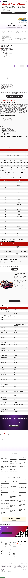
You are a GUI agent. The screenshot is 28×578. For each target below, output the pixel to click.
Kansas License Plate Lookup (5, 508)
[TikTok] (20, 541)
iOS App (2, 544)
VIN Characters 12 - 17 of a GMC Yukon (21, 38)
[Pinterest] (26, 541)
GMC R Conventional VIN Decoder (13, 460)
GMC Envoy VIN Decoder (4, 463)
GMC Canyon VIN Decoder (4, 461)
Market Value (6, 544)
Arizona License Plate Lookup (5, 483)
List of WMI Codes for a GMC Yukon (6, 35)
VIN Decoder (4, 524)
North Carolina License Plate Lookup (14, 511)
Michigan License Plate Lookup (13, 484)
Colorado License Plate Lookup (4, 490)
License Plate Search (10, 542)
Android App (2, 546)
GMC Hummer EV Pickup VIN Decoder (5, 469)
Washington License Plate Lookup (22, 505)
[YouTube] (22, 541)
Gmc (7, 524)
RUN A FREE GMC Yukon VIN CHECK (14, 96)
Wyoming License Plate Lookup (22, 512)
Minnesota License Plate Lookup (13, 487)
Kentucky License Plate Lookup (4, 510)
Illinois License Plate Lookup (5, 503)
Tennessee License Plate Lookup (22, 495)
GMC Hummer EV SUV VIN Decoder (4, 472)
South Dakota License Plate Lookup (22, 493)
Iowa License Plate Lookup (4, 506)
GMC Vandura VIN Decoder (22, 466)
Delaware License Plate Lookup (4, 495)
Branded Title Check (10, 549)
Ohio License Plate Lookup (22, 479)
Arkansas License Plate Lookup (4, 485)
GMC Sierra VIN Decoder (13, 469)
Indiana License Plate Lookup (5, 505)
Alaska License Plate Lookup (5, 481)
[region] (14, 158)
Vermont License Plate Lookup (22, 501)
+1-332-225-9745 (20, 543)
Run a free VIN (14, 425)
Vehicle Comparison (6, 541)
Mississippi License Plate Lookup (13, 489)
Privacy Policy (9, 571)
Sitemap (14, 556)
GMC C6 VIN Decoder (4, 458)
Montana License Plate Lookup (13, 494)
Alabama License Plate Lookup (4, 479)
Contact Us (14, 546)
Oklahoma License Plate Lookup (22, 481)
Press (2, 555)
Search (13, 12)
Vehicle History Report (10, 555)
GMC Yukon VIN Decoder (22, 468)
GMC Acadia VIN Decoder (4, 455)
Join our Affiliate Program (14, 553)
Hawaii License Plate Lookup (5, 500)
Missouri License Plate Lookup (13, 492)
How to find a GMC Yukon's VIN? (20, 39)
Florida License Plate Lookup (5, 497)
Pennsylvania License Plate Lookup (22, 485)
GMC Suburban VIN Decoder (22, 459)
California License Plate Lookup (4, 488)
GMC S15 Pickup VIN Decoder (14, 463)
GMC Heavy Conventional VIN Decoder (5, 467)
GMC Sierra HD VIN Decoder (13, 471)
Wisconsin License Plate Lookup (22, 510)
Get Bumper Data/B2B (14, 542)
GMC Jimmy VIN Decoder (13, 455)
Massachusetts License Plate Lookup (14, 482)
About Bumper (2, 542)
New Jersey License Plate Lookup (13, 503)
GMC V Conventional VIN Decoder (22, 463)
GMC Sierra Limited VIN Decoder (22, 455)
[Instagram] (17, 541)
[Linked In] (24, 541)
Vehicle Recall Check (10, 545)
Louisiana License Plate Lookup (4, 513)
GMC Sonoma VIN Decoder (22, 457)
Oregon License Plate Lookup (23, 483)
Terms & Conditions (3, 571)
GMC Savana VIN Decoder (13, 468)
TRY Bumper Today (6, 533)
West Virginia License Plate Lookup (22, 507)
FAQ (13, 548)
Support (14, 544)
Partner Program (14, 550)
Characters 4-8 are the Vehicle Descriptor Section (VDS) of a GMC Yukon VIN (6, 37)
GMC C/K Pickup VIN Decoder (5, 456)
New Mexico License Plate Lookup (13, 506)
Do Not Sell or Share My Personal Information (14, 559)
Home (1, 524)
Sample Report (2, 551)
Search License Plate (14, 301)
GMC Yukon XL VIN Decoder (22, 469)
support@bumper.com (21, 544)
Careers (2, 553)
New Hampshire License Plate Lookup (14, 501)
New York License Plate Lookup (13, 508)
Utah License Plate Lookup (22, 498)
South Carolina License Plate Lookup (22, 490)
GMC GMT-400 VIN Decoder (5, 464)
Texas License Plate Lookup (22, 497)
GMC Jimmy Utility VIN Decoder (13, 457)
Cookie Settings (2, 577)
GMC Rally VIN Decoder (13, 461)
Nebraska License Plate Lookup (13, 497)
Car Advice (2, 548)
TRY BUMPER (15, 269)
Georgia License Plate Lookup (5, 498)
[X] (23, 541)
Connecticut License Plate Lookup (4, 493)
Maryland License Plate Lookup (13, 479)
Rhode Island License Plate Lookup (22, 488)
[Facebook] (19, 541)
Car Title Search (10, 552)
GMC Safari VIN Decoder (13, 466)
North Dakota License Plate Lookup (13, 513)
